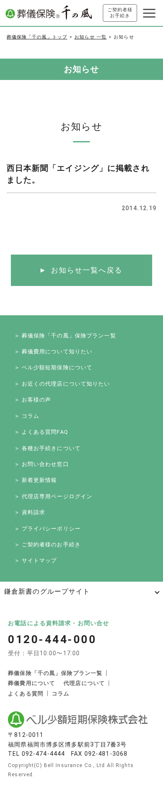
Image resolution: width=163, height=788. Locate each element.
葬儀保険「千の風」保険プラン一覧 (55, 673)
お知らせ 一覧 (90, 37)
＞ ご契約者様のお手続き (47, 544)
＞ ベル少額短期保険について (53, 367)
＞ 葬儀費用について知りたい (53, 351)
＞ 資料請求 (30, 512)
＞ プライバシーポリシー (47, 528)
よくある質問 (25, 693)
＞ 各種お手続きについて (47, 448)
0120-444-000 (52, 639)
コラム (60, 693)
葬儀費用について (31, 683)
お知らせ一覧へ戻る (86, 270)
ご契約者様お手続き (120, 12)
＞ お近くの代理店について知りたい (62, 384)
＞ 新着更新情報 (35, 480)
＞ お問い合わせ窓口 (41, 464)
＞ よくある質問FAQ (41, 432)
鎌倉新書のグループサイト (47, 591)
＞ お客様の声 (32, 400)
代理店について (84, 683)
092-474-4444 (43, 753)
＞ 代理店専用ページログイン (53, 496)
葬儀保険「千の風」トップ (37, 37)
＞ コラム (27, 416)
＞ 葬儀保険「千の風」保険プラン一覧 (65, 335)
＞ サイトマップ (35, 560)
